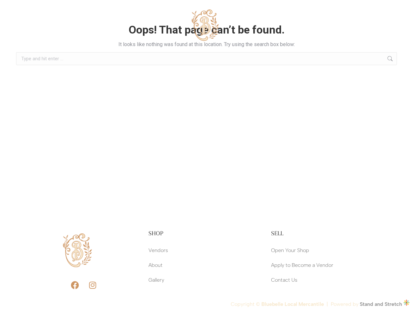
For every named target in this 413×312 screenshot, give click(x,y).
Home (37, 18)
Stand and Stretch (381, 304)
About (103, 18)
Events (138, 18)
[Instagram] (378, 25)
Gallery (156, 280)
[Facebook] (361, 25)
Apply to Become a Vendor (302, 265)
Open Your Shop (290, 250)
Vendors (67, 18)
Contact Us (43, 32)
